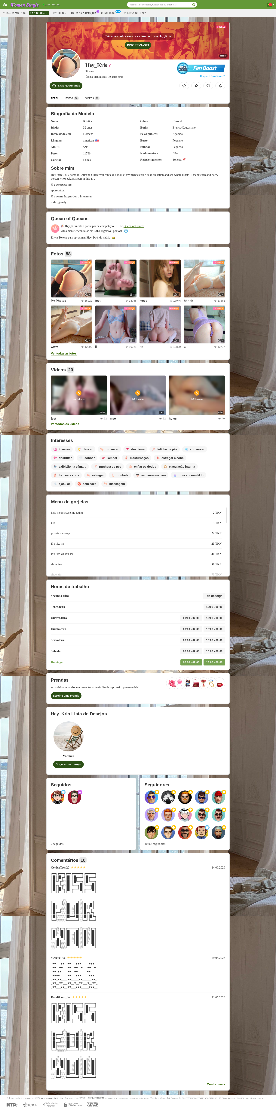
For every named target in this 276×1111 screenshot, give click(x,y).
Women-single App (135, 13)
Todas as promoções (84, 13)
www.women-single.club (51, 1098)
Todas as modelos (14, 13)
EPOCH (82, 1098)
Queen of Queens (134, 226)
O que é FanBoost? (212, 76)
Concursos (108, 13)
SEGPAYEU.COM (96, 1098)
